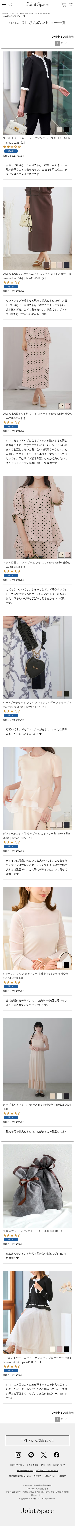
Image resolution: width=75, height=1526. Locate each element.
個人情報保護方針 (25, 1470)
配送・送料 (46, 1465)
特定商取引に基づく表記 (47, 1470)
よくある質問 (32, 1465)
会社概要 (62, 1476)
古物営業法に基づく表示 (20, 1476)
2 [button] (62, 43)
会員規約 (37, 1476)
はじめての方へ (17, 1465)
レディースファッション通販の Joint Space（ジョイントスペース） (26, 13)
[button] (71, 43)
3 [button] (66, 43)
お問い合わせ (50, 1476)
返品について (59, 1465)
